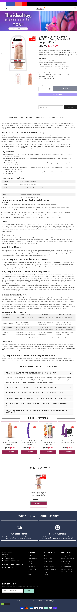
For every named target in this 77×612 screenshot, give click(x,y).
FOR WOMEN (10, 4)
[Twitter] (12, 568)
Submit (29, 590)
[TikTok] (9, 568)
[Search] (6, 8)
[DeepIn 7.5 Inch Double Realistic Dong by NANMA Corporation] (38, 482)
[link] (50, 89)
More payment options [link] (57, 98)
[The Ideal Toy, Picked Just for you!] (38, 21)
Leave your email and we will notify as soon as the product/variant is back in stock (57, 103)
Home (3, 33)
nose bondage (13, 337)
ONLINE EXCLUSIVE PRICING (39, 1)
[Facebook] (2, 568)
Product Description (16, 117)
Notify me (38, 503)
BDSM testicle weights (27, 148)
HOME (3, 4)
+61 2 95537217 (12, 558)
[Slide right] (73, 530)
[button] (1, 53)
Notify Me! (70, 107)
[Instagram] (6, 568)
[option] (18, 53)
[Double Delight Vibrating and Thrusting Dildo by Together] (29, 430)
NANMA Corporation (50, 73)
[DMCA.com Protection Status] (38, 604)
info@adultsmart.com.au (13, 560)
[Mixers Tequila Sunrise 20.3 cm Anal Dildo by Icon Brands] (48, 430)
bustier (45, 228)
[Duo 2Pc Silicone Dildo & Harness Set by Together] (67, 430)
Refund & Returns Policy (57, 117)
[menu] (2, 8)
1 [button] (37, 458)
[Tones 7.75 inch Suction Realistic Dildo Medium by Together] (10, 430)
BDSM (24, 4)
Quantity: (41, 86)
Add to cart (10, 452)
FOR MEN (18, 4)
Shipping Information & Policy (35, 117)
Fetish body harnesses (7, 323)
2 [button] (39, 458)
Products (9, 33)
